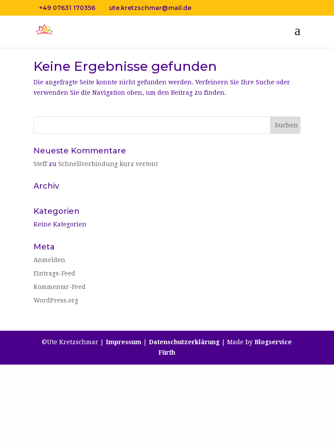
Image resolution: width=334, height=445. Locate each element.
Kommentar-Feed (59, 286)
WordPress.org (55, 300)
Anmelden (49, 259)
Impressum (123, 342)
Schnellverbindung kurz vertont (108, 163)
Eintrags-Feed (54, 273)
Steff (40, 163)
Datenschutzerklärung (184, 342)
